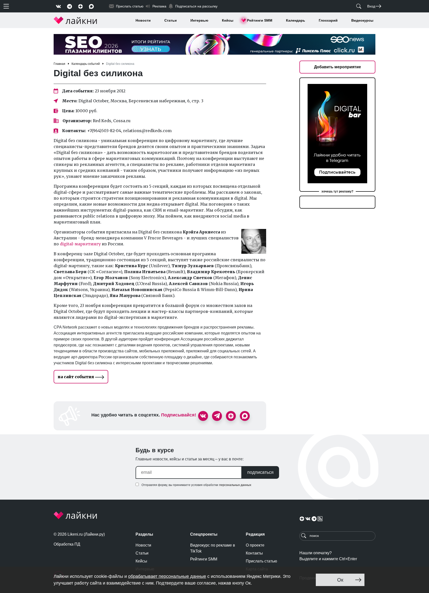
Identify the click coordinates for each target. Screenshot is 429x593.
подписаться (260, 472)
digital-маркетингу (80, 243)
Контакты (254, 553)
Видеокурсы (362, 20)
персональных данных (235, 485)
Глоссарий (328, 20)
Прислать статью (261, 561)
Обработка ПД (67, 544)
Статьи (170, 20)
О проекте (255, 545)
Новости (143, 20)
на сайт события (76, 376)
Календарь (295, 20)
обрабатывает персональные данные (167, 576)
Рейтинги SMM (259, 20)
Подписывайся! (178, 414)
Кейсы (227, 20)
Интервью (199, 20)
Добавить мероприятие (337, 67)
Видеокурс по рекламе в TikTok (212, 548)
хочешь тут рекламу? (337, 191)
